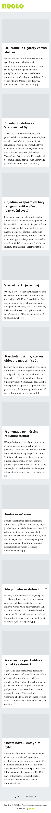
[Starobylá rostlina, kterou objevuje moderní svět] (25, 328)
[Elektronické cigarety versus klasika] (25, 20)
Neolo (31, 808)
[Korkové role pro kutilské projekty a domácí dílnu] (25, 632)
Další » (32, 796)
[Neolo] (13, 6)
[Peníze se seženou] (25, 486)
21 (27, 796)
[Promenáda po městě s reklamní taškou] (25, 403)
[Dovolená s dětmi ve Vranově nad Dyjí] (25, 95)
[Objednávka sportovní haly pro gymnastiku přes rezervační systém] (25, 174)
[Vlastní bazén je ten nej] (25, 257)
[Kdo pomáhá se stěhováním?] (25, 561)
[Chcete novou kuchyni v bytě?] (25, 715)
